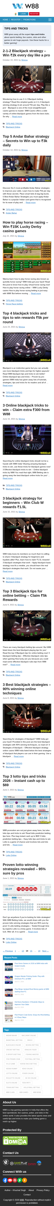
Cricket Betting (13, 1050)
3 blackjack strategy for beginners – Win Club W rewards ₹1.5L (23, 502)
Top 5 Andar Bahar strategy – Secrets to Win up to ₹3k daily (26, 140)
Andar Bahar (11, 213)
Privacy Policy (43, 1190)
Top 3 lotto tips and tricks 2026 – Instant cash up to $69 (24, 780)
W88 (22, 1200)
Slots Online (11, 1083)
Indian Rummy (11, 1068)
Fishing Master (32, 1054)
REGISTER (15, 20)
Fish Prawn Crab (13, 1059)
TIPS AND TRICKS (14, 123)
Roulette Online (13, 1078)
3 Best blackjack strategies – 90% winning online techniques (27, 689)
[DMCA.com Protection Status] (15, 1144)
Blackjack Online (13, 127)
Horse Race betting (14, 304)
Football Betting (32, 1059)
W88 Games (23, 1092)
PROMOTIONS (29, 20)
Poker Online (28, 1073)
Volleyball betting (32, 1087)
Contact (27, 1194)
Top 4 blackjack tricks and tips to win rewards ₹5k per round (25, 317)
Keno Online (27, 1068)
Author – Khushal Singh (15, 1190)
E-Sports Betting (13, 1054)
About (31, 1190)
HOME (5, 20)
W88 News (37, 1092)
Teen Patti (26, 1083)
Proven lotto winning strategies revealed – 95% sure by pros (24, 869)
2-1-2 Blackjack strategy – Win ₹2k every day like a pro (26, 53)
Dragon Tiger (31, 1050)
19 (39, 951)
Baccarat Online (29, 1035)
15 (31, 951)
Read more (17, 116)
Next (45, 951)
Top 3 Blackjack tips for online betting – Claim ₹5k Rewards (25, 595)
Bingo (29, 1040)
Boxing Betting (32, 1045)
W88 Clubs (10, 1092)
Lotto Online (11, 855)
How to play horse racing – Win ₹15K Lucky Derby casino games (25, 226)
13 (23, 951)
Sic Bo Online (30, 1078)
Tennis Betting (12, 1087)
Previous (8, 951)
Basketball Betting (14, 1040)
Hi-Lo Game (10, 1064)
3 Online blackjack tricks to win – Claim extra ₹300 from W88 (26, 409)
